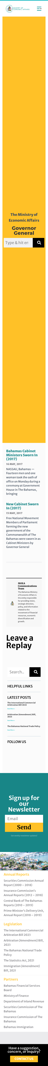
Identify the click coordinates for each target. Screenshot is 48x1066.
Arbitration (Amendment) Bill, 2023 (21, 715)
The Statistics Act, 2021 (19, 960)
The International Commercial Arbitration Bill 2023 (21, 704)
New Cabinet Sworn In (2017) (22, 506)
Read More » (11, 709)
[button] (39, 8)
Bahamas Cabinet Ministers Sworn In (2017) (22, 455)
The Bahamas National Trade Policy (23, 726)
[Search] (38, 242)
